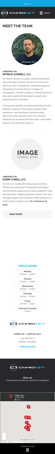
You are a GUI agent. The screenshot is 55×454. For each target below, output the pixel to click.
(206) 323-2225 (27, 346)
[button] (27, 214)
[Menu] (27, 450)
